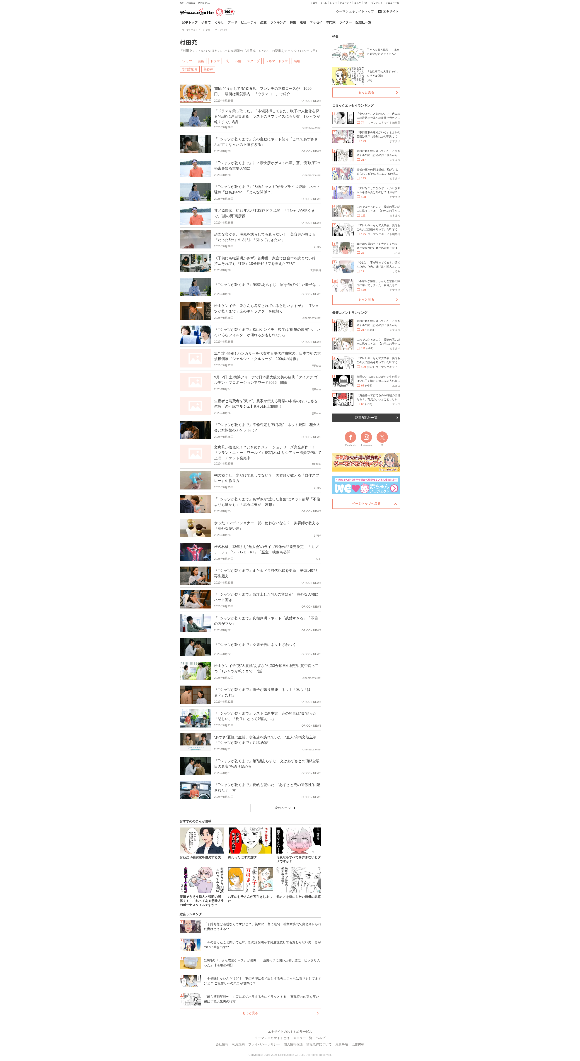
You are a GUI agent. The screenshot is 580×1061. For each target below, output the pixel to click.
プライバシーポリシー (264, 1044)
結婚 (297, 61)
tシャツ (187, 61)
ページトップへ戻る (366, 503)
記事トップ (190, 22)
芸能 (201, 61)
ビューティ (345, 3)
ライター (345, 22)
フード (232, 22)
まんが (357, 3)
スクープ (253, 61)
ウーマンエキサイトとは (272, 1038)
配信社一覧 (363, 22)
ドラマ (215, 61)
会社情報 (222, 1044)
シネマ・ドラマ (277, 61)
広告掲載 (358, 1044)
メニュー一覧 (392, 3)
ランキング (278, 22)
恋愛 (263, 22)
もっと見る (250, 1013)
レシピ (333, 3)
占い (366, 3)
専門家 (331, 22)
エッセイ (316, 22)
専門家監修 (190, 69)
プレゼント (377, 3)
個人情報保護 (293, 1044)
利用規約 (238, 1044)
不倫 (238, 61)
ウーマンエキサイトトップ (355, 11)
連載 (303, 22)
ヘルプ (320, 1038)
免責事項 (341, 1044)
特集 (293, 22)
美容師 (208, 69)
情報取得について (319, 1044)
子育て (314, 3)
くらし (323, 3)
